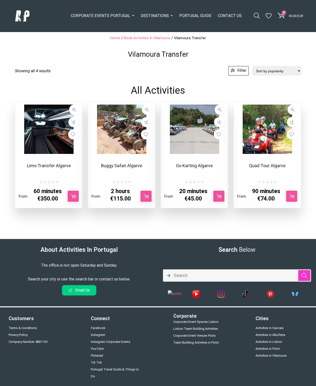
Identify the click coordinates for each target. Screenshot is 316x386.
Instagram (98, 335)
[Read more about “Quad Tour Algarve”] (291, 196)
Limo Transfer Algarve (49, 165)
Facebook (98, 328)
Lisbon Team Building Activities (195, 329)
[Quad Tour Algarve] (267, 107)
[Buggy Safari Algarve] (121, 107)
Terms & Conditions (23, 328)
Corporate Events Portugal (100, 15)
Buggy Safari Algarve (121, 165)
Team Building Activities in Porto (196, 342)
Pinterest (97, 355)
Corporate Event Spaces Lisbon (195, 322)
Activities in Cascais (270, 328)
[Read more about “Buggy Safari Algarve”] (146, 196)
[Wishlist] (269, 16)
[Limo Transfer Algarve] (49, 107)
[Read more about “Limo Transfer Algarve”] (73, 196)
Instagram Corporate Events (110, 342)
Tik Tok (96, 362)
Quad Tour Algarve (267, 165)
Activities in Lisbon (269, 342)
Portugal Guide (195, 15)
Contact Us (230, 15)
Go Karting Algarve (194, 165)
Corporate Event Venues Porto (194, 335)
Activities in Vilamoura (271, 355)
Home (115, 38)
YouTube (97, 348)
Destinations (155, 15)
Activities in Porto (268, 348)
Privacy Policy (18, 335)
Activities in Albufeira (270, 335)
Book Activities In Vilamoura (147, 38)
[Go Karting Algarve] (194, 107)
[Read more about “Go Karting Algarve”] (218, 196)
